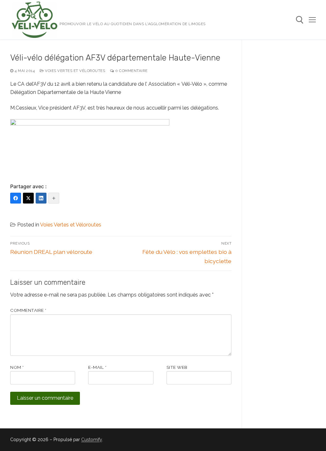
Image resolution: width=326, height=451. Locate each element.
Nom (17, 367)
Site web (177, 367)
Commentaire (28, 310)
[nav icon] (312, 19)
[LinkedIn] (41, 198)
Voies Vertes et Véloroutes (74, 70)
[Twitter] (28, 198)
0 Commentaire (131, 70)
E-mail (97, 367)
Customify (91, 439)
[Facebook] (15, 198)
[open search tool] (300, 20)
